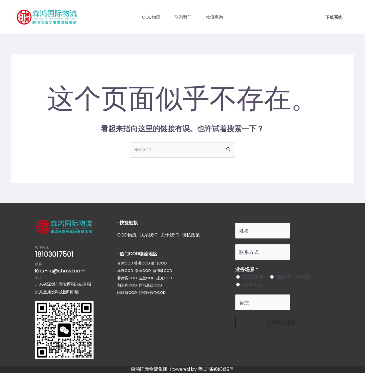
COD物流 (151, 17)
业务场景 (246, 269)
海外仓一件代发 (294, 277)
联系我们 (183, 17)
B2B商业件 (254, 284)
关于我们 (170, 235)
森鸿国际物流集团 (149, 369)
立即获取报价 (281, 322)
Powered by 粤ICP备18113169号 (202, 369)
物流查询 (214, 17)
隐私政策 (191, 235)
